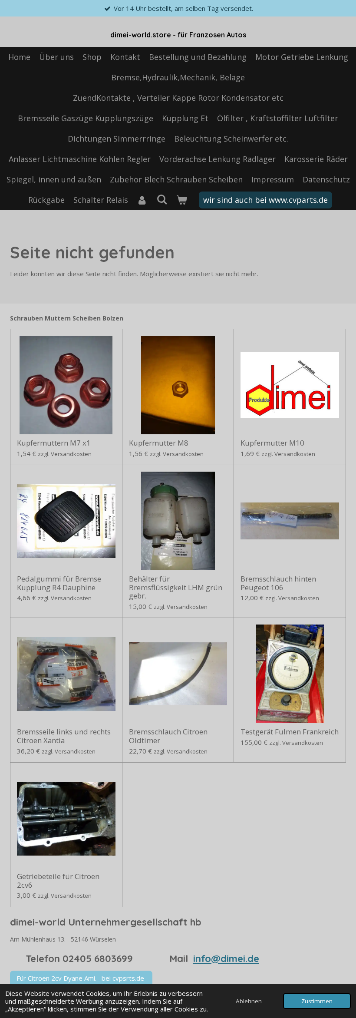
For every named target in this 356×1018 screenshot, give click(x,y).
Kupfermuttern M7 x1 (54, 443)
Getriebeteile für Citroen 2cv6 (58, 880)
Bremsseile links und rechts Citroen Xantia (64, 735)
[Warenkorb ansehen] (181, 200)
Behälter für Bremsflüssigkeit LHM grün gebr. (175, 587)
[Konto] (142, 200)
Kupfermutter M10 (272, 443)
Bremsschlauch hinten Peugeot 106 (278, 583)
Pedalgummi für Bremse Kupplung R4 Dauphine (59, 583)
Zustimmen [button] (317, 1001)
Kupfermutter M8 (158, 443)
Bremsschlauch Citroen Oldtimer (168, 735)
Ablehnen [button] (249, 1001)
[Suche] (161, 199)
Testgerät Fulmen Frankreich (290, 731)
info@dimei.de (226, 958)
